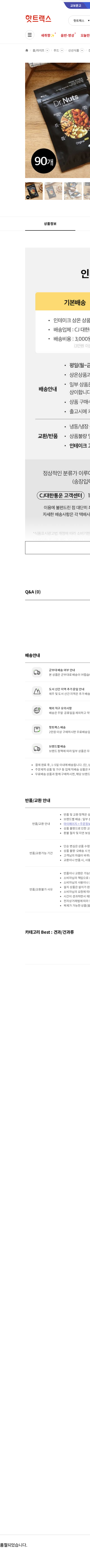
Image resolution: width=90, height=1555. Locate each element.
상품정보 (50, 223)
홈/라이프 (38, 50)
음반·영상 (67, 35)
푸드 (56, 50)
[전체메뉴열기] (29, 34)
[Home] (26, 50)
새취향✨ (47, 35)
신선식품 (73, 50)
